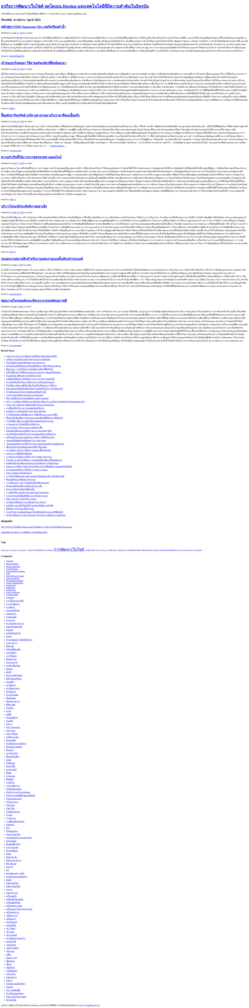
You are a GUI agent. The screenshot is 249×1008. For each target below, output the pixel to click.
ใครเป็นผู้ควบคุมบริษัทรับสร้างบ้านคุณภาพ (25, 363)
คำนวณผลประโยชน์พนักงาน (19, 640)
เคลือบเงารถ (12, 916)
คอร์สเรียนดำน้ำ (17, 56)
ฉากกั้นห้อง (11, 656)
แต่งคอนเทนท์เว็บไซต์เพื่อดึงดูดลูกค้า (170, 550)
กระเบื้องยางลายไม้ (15, 601)
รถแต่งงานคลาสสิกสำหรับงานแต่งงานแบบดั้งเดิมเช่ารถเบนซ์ (42, 258)
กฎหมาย (10, 597)
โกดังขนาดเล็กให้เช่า (15, 984)
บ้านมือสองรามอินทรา (16, 743)
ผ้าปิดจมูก (10, 763)
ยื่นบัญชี (9, 779)
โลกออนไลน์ (198, 550)
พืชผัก (9, 773)
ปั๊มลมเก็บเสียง (12, 756)
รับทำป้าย (10, 805)
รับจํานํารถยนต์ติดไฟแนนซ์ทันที (20, 795)
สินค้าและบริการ (13, 860)
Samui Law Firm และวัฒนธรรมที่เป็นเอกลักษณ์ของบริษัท (31, 356)
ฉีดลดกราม (11, 659)
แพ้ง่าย (9, 980)
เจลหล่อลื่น (11, 925)
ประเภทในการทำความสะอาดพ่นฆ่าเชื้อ (24, 427)
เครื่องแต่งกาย (12, 912)
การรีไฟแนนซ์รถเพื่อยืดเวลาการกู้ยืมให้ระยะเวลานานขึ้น (31, 415)
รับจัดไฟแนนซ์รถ (14, 789)
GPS (8, 574)
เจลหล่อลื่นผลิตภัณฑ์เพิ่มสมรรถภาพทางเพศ (26, 440)
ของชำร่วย (11, 614)
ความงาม (10, 620)
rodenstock (10, 588)
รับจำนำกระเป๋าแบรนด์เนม (18, 792)
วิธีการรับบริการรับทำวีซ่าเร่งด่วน (21, 499)
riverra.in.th (11, 585)
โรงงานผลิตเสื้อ (13, 990)
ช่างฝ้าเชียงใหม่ (13, 666)
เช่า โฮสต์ (10, 929)
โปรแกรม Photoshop (187, 550)
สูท (7, 870)
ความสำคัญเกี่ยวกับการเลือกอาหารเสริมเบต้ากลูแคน (30, 382)
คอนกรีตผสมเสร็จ (14, 627)
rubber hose (11, 590)
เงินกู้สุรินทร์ (11, 922)
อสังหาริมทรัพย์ (13, 886)
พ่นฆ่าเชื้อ (10, 766)
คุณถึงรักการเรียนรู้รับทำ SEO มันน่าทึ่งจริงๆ (26, 411)
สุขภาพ (9, 867)
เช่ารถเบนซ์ (11, 935)
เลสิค (8, 954)
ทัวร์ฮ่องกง (11, 692)
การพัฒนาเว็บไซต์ (69, 549)
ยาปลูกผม (10, 776)
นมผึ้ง (8, 714)
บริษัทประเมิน (12, 737)
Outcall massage (13, 578)
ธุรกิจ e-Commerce (100, 550)
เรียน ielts (10, 951)
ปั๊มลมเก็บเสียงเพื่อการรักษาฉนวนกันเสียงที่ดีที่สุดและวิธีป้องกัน (34, 418)
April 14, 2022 (18, 121)
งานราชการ (11, 643)
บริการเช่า (11, 731)
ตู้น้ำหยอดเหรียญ (14, 679)
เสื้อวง (9, 964)
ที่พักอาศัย (10, 705)
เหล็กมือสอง (11, 971)
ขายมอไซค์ (11, 617)
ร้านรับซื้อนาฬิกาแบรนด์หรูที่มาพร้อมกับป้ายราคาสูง (30, 421)
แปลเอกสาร (11, 977)
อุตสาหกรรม (12, 893)
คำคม (9, 636)
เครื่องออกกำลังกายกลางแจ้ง (19, 909)
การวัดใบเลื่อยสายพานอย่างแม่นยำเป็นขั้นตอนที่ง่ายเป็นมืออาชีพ (35, 476)
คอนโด (9, 630)
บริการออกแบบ (13, 727)
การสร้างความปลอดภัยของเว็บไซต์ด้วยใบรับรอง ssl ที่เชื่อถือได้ (34, 512)
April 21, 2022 (18, 33)
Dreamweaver (5, 550)
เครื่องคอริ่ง (11, 896)
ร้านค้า (9, 815)
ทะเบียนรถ (11, 685)
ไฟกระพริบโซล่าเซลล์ (16, 997)
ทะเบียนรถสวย (12, 688)
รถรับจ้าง (10, 782)
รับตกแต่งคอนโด (14, 799)
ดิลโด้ (8, 672)
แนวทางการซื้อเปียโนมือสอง (19, 453)
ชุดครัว (9, 669)
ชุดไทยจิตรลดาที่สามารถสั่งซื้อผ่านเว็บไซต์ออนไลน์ (24, 532)
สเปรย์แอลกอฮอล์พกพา (16, 877)
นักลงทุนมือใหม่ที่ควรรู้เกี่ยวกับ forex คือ (24, 486)
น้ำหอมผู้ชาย (12, 718)
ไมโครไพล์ (11, 1000)
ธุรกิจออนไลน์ (121, 550)
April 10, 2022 (18, 212)
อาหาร (9, 890)
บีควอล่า (10, 750)
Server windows (13, 592)
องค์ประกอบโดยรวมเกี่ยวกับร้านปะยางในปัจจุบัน (28, 359)
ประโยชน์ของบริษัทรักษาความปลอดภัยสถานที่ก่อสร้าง (31, 434)
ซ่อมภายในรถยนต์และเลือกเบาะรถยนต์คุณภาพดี (34, 300)
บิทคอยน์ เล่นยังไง (14, 747)
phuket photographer (14, 583)
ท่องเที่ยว (10, 682)
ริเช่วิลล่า (10, 825)
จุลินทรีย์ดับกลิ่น (13, 649)
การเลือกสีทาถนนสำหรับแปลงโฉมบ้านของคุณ (27, 492)
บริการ (13, 199)
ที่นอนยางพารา (13, 701)
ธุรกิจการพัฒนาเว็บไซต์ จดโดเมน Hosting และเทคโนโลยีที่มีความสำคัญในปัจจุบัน (75, 6)
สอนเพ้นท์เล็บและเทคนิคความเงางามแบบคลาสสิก (29, 431)
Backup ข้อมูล (12, 564)
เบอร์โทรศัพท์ (12, 948)
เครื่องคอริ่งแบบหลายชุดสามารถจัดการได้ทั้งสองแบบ (30, 437)
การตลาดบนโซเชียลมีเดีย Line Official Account (27, 496)
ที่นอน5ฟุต (11, 698)
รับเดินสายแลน (13, 812)
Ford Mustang (12, 569)
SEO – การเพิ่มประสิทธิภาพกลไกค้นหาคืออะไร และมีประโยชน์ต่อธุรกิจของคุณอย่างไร (45, 402)
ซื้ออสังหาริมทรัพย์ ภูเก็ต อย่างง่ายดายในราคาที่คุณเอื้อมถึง (40, 115)
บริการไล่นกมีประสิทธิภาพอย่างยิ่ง (24, 206)
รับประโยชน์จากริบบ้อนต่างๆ (19, 473)
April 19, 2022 (18, 69)
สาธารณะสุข (12, 847)
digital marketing (13, 567)
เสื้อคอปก (10, 961)
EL (98, 1005)
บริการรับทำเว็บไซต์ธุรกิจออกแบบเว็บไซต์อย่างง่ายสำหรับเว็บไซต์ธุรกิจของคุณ (36, 527)
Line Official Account (15, 576)
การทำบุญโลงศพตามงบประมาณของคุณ (24, 395)
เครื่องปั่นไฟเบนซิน (14, 899)
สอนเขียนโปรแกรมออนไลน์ (19, 838)
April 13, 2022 (18, 163)
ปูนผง (8, 760)
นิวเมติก (9, 721)
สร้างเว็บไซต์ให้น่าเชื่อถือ (132, 550)
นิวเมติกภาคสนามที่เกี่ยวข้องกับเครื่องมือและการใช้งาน (31, 385)
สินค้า (12, 108)
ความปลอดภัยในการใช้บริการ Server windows (27, 470)
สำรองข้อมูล (12, 851)
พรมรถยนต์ (11, 769)
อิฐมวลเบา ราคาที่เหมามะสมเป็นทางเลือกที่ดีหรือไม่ (29, 369)
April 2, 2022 (17, 306)
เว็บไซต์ (156, 550)
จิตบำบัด (10, 646)
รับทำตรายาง (12, 802)
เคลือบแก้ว (11, 919)
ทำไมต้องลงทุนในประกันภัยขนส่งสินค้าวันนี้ (26, 392)
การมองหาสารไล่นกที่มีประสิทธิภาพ (22, 424)
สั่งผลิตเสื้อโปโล (13, 844)
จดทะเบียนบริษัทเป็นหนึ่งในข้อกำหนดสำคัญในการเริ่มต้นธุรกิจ (34, 389)
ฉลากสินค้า (11, 653)
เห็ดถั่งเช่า (10, 967)
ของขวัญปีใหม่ (13, 610)
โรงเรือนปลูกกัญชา (15, 993)
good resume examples (15, 571)
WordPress (90, 1005)
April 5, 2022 (17, 265)
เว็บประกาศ (11, 958)
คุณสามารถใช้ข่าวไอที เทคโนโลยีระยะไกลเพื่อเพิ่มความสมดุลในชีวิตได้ (39, 466)
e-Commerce (14, 550)
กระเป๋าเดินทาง (13, 604)
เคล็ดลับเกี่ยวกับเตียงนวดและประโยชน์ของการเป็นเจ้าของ (32, 463)
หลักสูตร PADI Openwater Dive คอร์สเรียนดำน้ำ (33, 26)
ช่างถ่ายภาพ (12, 662)
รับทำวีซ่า (10, 808)
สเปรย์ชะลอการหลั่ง (15, 873)
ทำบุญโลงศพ (12, 695)
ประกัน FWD (12, 753)
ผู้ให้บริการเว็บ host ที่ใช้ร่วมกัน (20, 509)
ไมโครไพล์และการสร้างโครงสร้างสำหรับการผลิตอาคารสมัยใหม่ (35, 515)
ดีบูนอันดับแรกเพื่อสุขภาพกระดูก (21, 479)
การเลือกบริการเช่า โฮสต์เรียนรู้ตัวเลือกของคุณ (27, 483)
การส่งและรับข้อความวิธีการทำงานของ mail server (29, 457)
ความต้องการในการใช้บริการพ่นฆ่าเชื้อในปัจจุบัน (28, 450)
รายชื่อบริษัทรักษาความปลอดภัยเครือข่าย (25, 408)
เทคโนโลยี (11, 941)
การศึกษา (10, 607)
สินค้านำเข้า (11, 857)
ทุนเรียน (9, 708)
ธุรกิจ (8, 711)
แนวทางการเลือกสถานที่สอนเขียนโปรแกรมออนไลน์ (30, 405)
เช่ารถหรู (10, 932)
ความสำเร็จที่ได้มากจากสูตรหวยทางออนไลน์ (31, 157)
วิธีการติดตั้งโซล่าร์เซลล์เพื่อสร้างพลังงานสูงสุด (27, 398)
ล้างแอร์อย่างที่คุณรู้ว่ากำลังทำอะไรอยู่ (23, 376)
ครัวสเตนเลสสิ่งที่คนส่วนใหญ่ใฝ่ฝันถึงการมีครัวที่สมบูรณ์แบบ (33, 366)
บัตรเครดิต (11, 740)
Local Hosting (22, 550)
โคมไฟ (9, 987)
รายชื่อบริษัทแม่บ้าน (15, 821)
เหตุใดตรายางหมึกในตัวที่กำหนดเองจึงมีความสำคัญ (30, 505)
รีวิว (8, 828)
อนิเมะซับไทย (12, 883)
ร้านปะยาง (11, 818)
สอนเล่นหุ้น (11, 841)
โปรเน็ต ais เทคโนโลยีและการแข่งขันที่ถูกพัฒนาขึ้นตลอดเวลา (34, 460)
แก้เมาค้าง (11, 974)
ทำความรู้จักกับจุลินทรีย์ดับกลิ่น (20, 489)
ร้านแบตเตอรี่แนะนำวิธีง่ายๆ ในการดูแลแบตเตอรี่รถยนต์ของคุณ (35, 444)
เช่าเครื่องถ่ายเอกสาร (16, 938)
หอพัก (9, 880)
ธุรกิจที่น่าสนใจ (111, 550)
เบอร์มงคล (11, 945)
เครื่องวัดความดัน (14, 906)
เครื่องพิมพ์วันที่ (13, 903)
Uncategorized (16, 151)
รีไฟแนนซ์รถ (12, 831)
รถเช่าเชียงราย (13, 786)
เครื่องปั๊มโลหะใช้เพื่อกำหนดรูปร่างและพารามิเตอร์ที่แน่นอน (33, 372)
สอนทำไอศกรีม (13, 834)
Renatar (9, 561)
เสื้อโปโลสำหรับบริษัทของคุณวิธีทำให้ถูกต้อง (26, 447)
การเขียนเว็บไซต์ (90, 550)
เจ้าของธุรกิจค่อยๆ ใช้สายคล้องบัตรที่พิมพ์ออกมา (33, 63)
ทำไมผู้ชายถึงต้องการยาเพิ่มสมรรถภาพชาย (26, 502)
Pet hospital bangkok (14, 581)
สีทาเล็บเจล (11, 864)
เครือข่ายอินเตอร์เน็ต (147, 550)
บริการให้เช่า (12, 734)
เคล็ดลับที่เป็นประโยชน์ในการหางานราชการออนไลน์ (30, 379)
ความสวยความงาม (15, 623)
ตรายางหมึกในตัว (14, 675)
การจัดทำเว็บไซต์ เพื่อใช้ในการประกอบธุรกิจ (40, 550)
